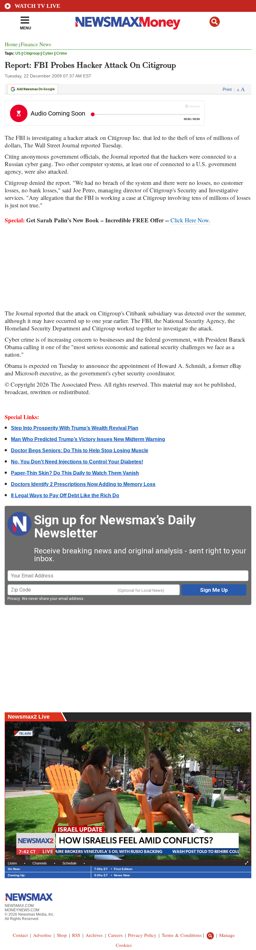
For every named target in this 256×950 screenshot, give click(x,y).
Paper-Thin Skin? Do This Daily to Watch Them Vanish (75, 473)
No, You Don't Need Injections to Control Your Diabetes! (77, 461)
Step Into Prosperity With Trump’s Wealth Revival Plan (74, 428)
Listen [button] (12, 863)
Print (227, 89)
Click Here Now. (190, 220)
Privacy (13, 598)
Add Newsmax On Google (36, 89)
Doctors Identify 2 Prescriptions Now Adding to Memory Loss (83, 484)
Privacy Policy (142, 935)
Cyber (47, 53)
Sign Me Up (214, 590)
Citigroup (31, 53)
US (18, 53)
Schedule (69, 863)
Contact (20, 935)
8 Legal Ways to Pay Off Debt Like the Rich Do (65, 495)
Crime (61, 53)
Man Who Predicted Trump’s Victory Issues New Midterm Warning (88, 439)
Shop (62, 935)
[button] (214, 22)
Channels (39, 863)
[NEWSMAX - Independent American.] (128, 23)
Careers (115, 935)
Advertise (42, 935)
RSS (76, 935)
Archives (94, 935)
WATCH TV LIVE (37, 6)
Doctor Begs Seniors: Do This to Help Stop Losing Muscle (79, 450)
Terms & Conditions (182, 935)
